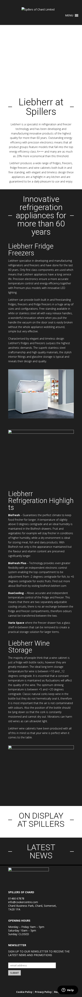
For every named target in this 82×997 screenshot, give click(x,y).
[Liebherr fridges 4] (41, 417)
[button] (69, 15)
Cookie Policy (24, 992)
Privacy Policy (43, 992)
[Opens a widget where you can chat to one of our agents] (67, 990)
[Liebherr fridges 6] (41, 432)
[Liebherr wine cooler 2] (41, 748)
